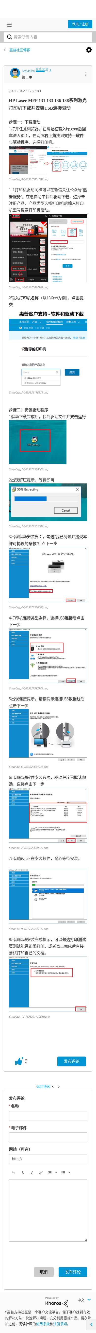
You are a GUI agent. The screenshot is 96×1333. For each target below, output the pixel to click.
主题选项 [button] (89, 50)
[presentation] (13, 1172)
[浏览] (8, 24)
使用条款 (43, 1324)
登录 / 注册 (80, 24)
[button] (86, 75)
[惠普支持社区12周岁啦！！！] (58, 1086)
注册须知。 (61, 1324)
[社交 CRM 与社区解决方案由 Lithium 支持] (57, 1301)
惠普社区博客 (19, 50)
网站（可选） (20, 1149)
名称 (14, 1106)
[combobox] (48, 37)
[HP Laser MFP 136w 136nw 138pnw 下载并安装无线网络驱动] (53, 1086)
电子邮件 (18, 1127)
